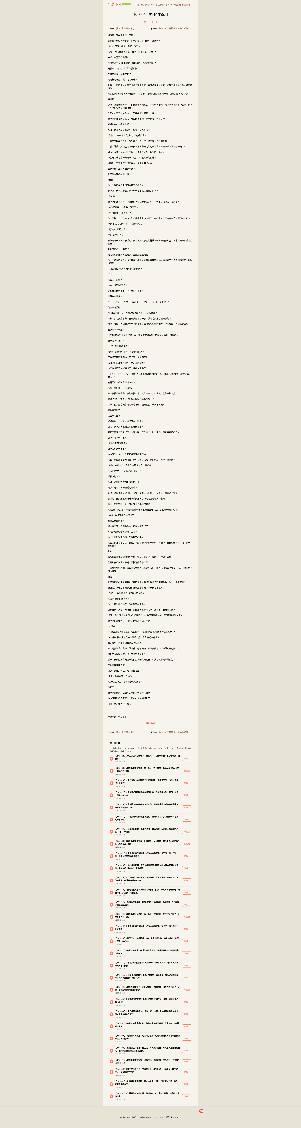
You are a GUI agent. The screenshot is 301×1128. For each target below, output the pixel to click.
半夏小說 (119, 4)
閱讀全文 (187, 759)
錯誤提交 (150, 723)
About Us (150, 1117)
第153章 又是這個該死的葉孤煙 (173, 28)
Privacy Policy (159, 1117)
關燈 (144, 22)
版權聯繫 (143, 1117)
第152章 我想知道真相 (180, 5)
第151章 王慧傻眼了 (125, 28)
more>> (188, 743)
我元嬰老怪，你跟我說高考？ (157, 5)
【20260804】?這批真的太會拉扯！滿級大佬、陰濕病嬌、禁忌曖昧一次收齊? (147, 1060)
